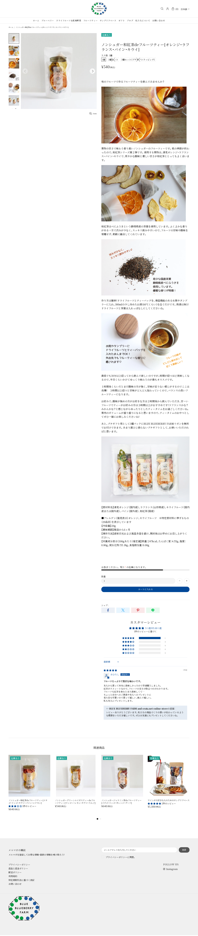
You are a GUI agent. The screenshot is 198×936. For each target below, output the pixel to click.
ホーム (11, 27)
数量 (103, 576)
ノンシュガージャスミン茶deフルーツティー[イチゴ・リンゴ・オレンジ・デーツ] (121, 801)
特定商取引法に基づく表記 (21, 880)
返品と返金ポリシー (18, 868)
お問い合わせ (15, 883)
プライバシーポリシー (116, 857)
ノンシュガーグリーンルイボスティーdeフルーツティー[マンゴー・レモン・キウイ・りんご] (75, 801)
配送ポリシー (15, 872)
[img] (110, 670)
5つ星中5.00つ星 (153, 628)
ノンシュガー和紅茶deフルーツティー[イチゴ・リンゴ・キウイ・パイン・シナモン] (28, 801)
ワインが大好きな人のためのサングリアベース (168, 800)
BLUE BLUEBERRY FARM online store (99, 8)
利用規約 (13, 876)
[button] (128, 638)
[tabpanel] (29, 786)
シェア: (104, 605)
